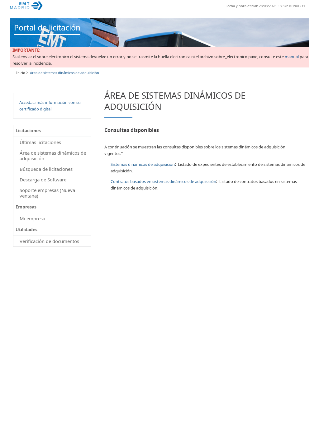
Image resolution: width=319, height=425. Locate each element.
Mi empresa (32, 218)
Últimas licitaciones (40, 142)
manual (292, 56)
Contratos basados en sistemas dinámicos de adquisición (163, 181)
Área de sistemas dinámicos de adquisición (53, 155)
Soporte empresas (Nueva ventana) (47, 193)
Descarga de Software (43, 179)
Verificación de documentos (49, 241)
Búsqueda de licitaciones (46, 169)
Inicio (20, 72)
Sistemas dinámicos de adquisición (143, 164)
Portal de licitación (47, 27)
